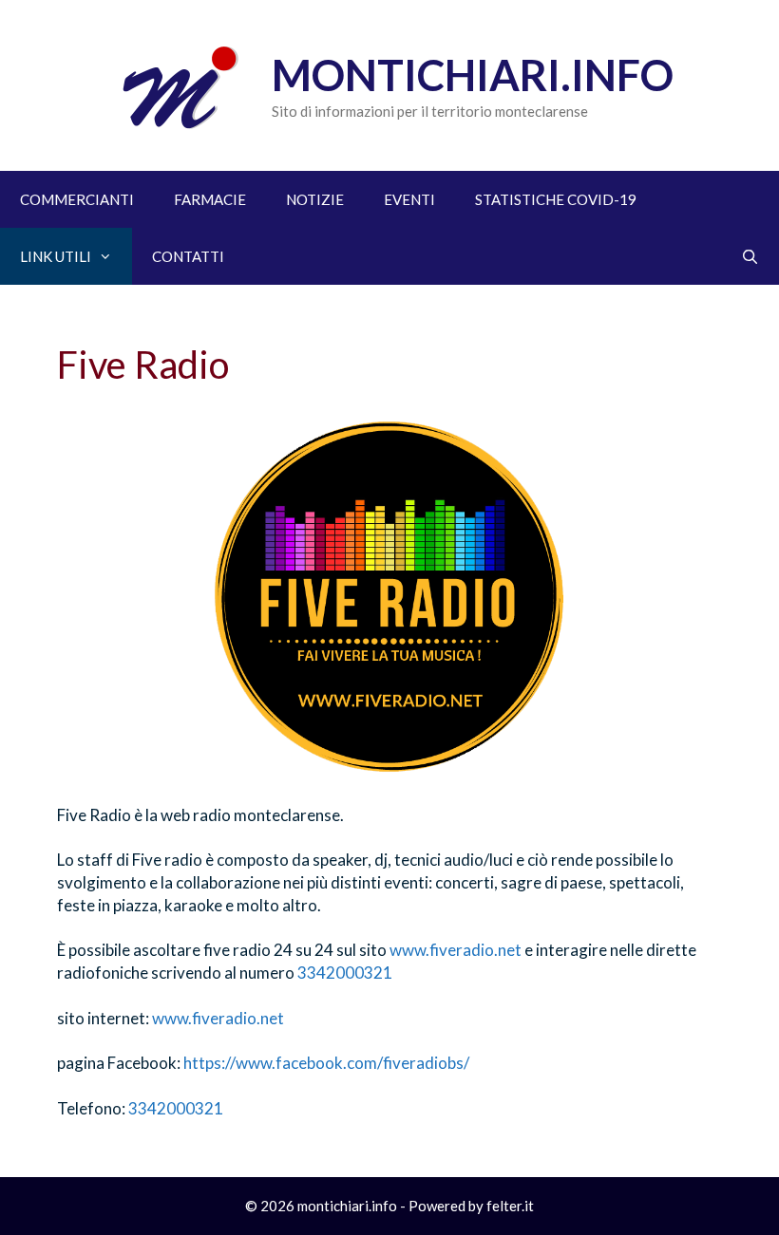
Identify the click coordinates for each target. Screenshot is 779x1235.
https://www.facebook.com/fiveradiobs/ (326, 1063)
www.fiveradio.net (456, 950)
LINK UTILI (55, 256)
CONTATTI (188, 256)
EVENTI (409, 199)
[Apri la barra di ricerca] (750, 256)
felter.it (510, 1205)
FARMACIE (210, 199)
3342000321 (344, 972)
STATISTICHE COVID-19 (555, 199)
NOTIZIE (315, 199)
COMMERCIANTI (77, 199)
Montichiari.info (473, 75)
